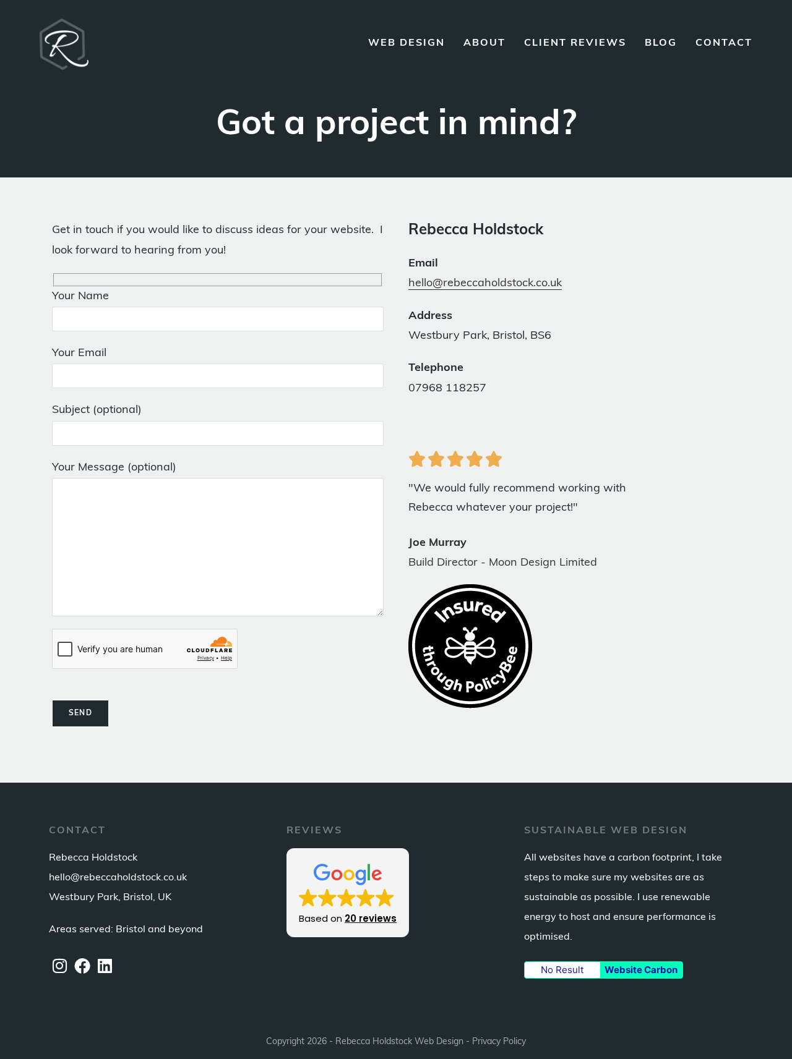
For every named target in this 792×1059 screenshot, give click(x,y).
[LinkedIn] (105, 968)
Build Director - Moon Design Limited (502, 563)
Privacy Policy (499, 1042)
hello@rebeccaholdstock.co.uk (485, 283)
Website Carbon (641, 970)
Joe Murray (437, 543)
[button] (347, 892)
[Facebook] (82, 968)
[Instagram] (60, 968)
